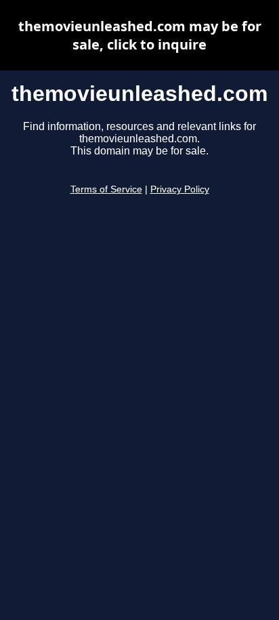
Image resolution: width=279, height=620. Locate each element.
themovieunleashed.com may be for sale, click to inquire (139, 35)
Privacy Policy (179, 189)
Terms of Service (106, 189)
